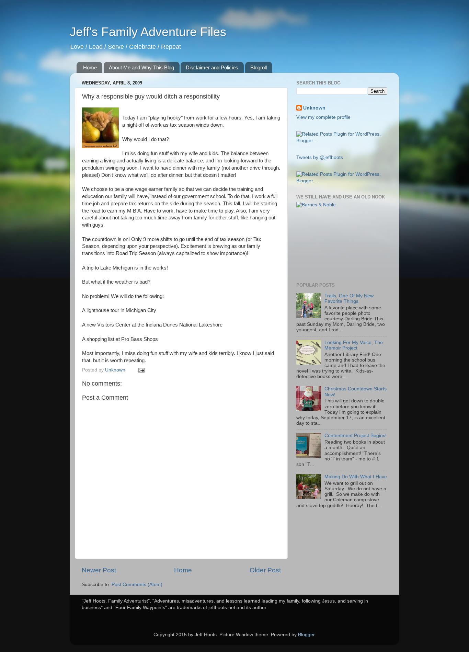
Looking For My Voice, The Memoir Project (353, 345)
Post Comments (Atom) (137, 584)
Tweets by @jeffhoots (319, 157)
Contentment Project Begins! (355, 435)
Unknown (314, 108)
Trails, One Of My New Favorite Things (349, 298)
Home (90, 67)
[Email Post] (141, 370)
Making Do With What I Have (355, 476)
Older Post (265, 570)
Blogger (306, 634)
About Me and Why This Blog (141, 67)
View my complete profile (323, 117)
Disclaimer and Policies (212, 67)
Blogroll (258, 67)
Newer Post (99, 570)
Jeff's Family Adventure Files (148, 32)
